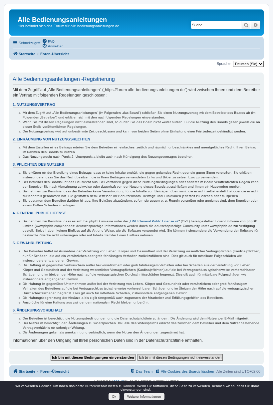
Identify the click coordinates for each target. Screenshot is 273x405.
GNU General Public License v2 (154, 221)
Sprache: (224, 64)
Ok (114, 396)
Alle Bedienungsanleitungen (62, 19)
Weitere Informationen (144, 396)
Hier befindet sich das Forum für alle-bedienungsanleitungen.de (68, 26)
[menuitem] (48, 41)
